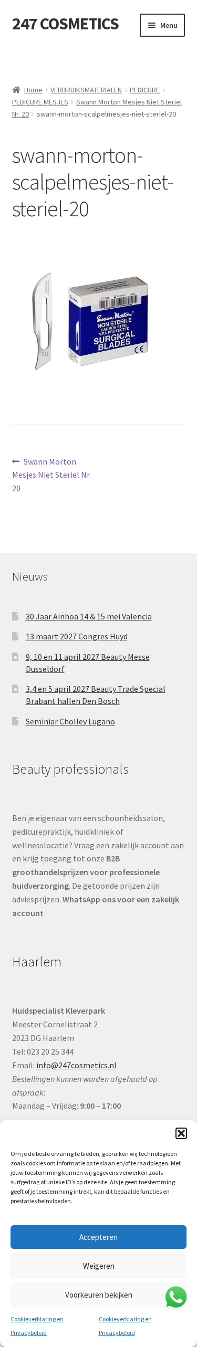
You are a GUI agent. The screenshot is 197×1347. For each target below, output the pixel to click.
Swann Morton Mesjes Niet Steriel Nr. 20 (51, 475)
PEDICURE (145, 89)
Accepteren (98, 1237)
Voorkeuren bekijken (98, 1295)
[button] (181, 1133)
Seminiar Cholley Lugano (70, 721)
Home (33, 89)
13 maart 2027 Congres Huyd (77, 636)
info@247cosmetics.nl (76, 1065)
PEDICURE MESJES (40, 102)
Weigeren (99, 1266)
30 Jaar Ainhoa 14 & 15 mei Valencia (89, 616)
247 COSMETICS (65, 23)
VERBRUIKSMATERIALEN (86, 89)
